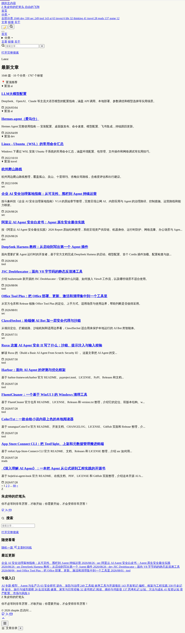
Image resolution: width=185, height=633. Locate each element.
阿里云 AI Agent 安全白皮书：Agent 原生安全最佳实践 (43, 222)
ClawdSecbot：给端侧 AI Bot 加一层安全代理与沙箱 (41, 320)
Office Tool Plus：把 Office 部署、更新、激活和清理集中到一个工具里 (54, 296)
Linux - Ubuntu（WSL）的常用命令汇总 (32, 144)
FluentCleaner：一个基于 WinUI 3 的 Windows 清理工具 (44, 394)
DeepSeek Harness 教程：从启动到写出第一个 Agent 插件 (44, 247)
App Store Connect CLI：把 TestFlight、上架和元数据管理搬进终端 (52, 444)
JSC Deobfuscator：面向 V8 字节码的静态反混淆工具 (42, 271)
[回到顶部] (3, 619)
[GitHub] (3, 510)
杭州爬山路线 (11, 169)
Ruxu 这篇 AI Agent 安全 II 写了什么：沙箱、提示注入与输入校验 (51, 345)
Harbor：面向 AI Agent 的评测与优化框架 (33, 370)
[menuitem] (10, 18)
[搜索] (11, 26)
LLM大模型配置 (14, 94)
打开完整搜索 (10, 52)
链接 (11, 22)
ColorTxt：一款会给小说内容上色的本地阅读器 (37, 419)
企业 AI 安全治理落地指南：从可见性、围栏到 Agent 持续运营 (49, 194)
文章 (4, 22)
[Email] (10, 510)
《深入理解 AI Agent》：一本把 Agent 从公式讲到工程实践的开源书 (53, 468)
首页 (4, 10)
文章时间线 (24, 547)
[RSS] (7, 510)
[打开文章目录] (4, 623)
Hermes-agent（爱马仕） (20, 119)
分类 (4, 14)
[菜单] (2, 31)
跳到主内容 (8, 3)
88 (14, 485)
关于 (17, 22)
